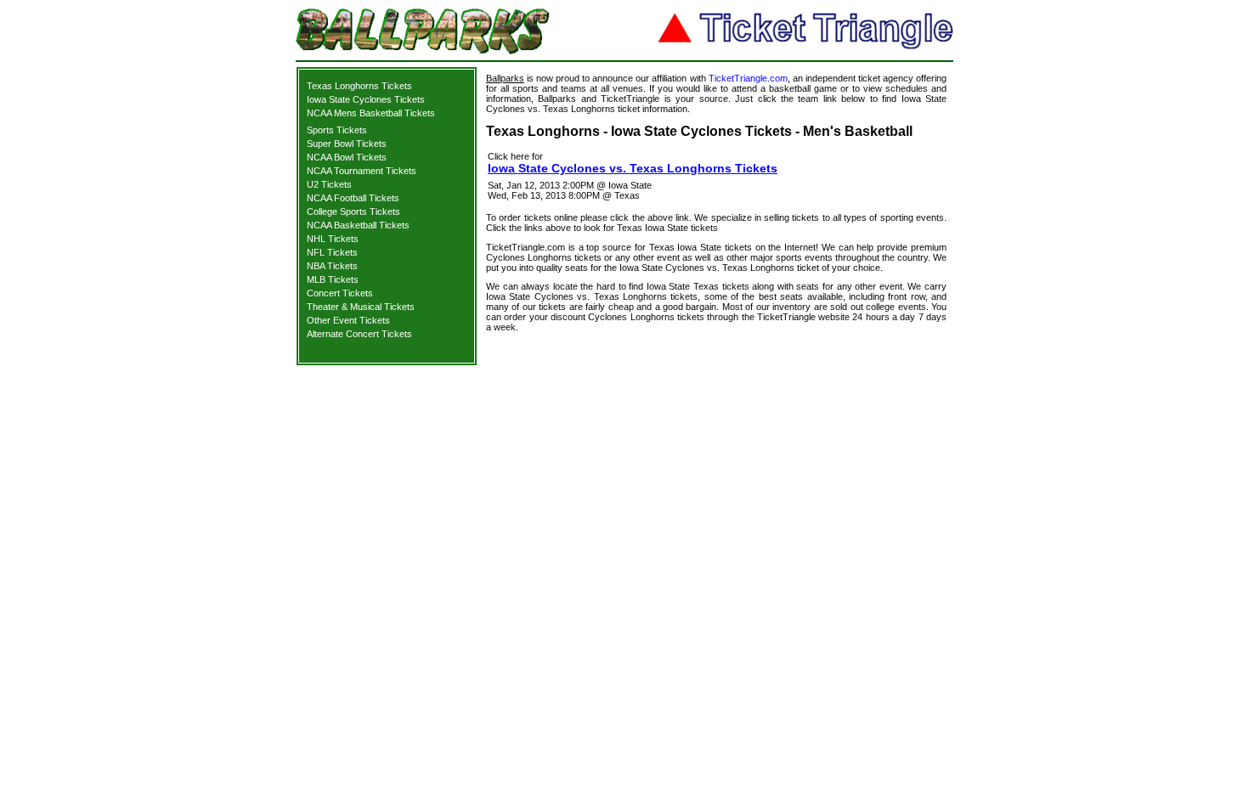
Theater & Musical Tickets (361, 307)
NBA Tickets (332, 266)
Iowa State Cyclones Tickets (366, 99)
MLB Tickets (333, 279)
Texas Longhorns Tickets (359, 86)
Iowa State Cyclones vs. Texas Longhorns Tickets (632, 168)
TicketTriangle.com (748, 78)
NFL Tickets (332, 252)
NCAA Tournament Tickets (361, 171)
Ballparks (505, 78)
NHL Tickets (333, 239)
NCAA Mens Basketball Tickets (371, 113)
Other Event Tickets (348, 320)
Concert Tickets (340, 293)
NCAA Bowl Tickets (347, 157)
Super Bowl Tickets (347, 143)
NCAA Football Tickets (353, 198)
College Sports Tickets (353, 211)
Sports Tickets (337, 130)
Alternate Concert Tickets (359, 334)
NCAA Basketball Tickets (358, 225)
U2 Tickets (329, 184)
